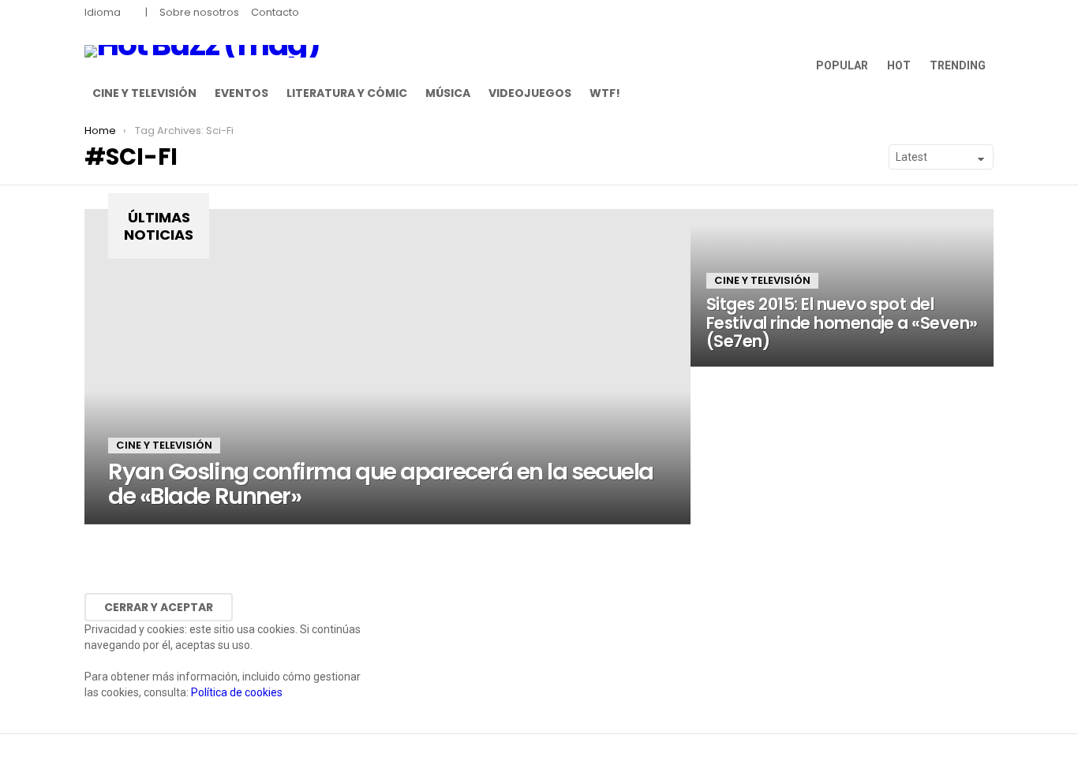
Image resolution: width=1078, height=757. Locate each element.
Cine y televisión (144, 93)
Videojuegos (529, 93)
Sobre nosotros (199, 12)
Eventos (241, 93)
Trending (958, 65)
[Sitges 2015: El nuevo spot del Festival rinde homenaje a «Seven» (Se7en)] (842, 288)
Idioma (102, 12)
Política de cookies (237, 692)
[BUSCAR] (984, 93)
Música (447, 93)
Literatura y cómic (346, 93)
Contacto (275, 12)
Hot (899, 65)
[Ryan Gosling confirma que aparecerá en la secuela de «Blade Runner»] (387, 366)
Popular (842, 65)
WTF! (605, 93)
